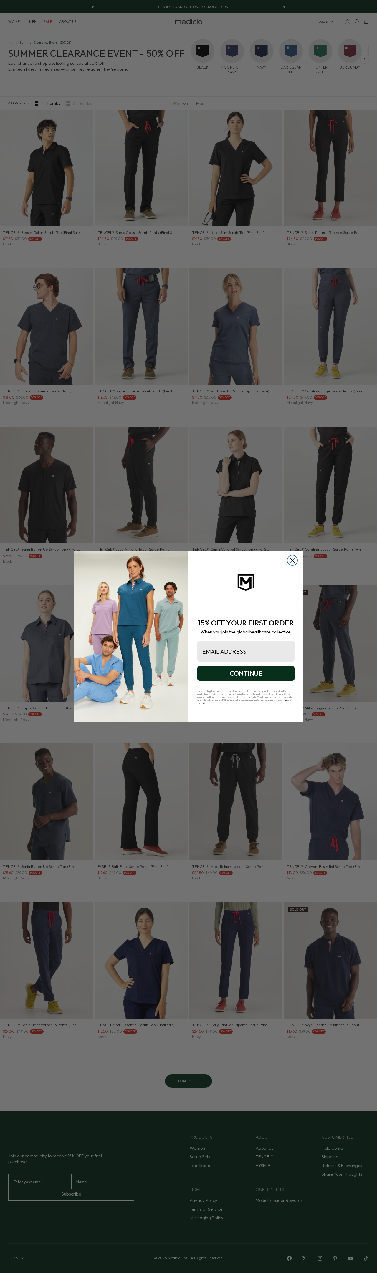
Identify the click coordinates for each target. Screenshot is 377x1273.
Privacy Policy (282, 699)
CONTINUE (246, 673)
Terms (200, 702)
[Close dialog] (292, 560)
